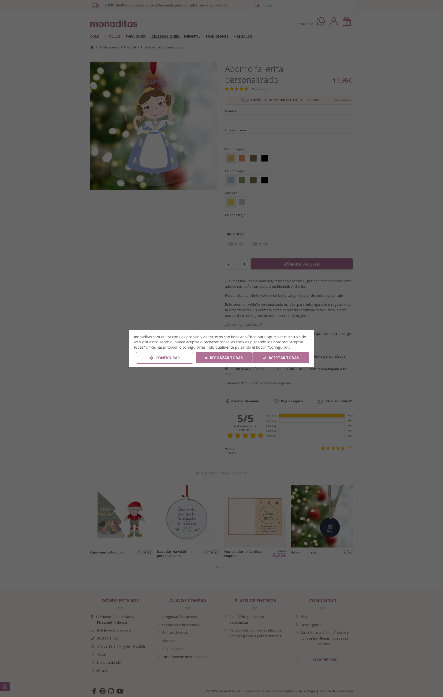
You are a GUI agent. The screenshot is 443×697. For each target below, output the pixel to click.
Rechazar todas (226, 357)
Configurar (167, 357)
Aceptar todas (283, 357)
